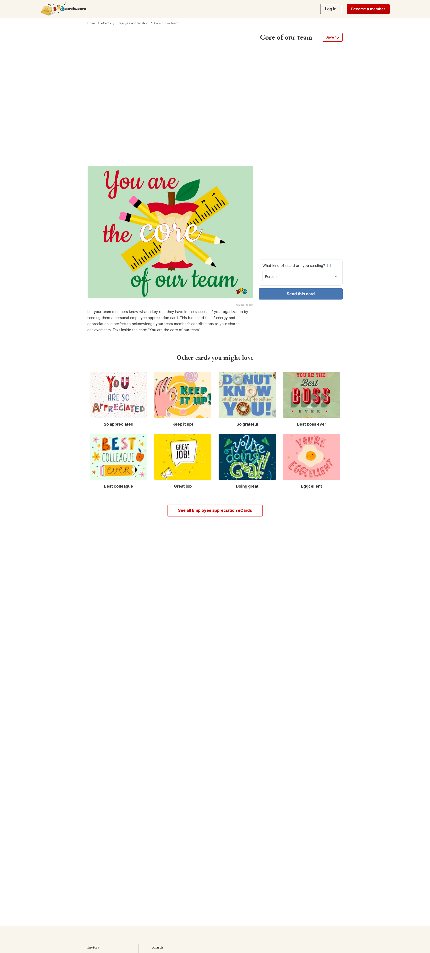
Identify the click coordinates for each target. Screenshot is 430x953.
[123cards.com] (63, 9)
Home (91, 23)
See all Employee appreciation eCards (215, 510)
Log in (331, 8)
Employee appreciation (132, 23)
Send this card (301, 293)
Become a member (368, 9)
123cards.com (245, 304)
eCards (106, 23)
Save (330, 37)
